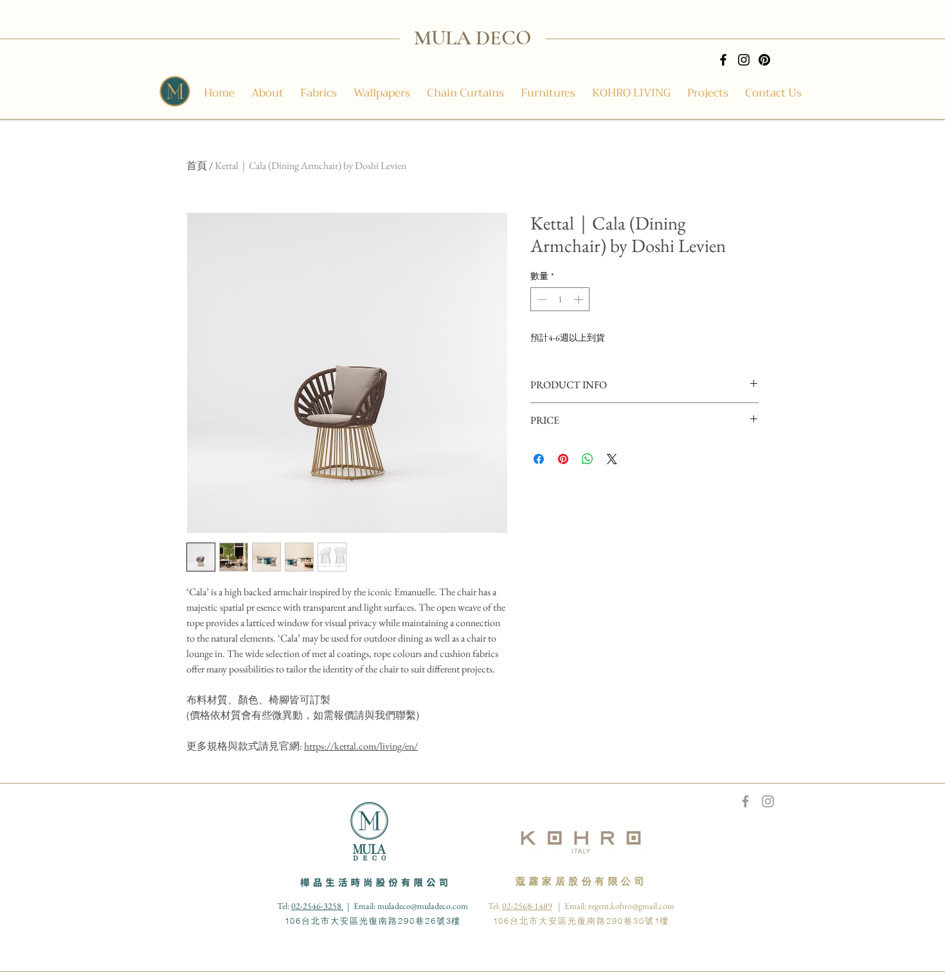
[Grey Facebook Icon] (745, 801)
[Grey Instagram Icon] (768, 801)
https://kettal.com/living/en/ (361, 746)
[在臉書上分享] (538, 459)
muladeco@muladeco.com (422, 906)
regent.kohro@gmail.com (631, 906)
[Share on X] (612, 459)
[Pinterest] (764, 60)
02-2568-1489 (527, 906)
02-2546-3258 (317, 906)
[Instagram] (744, 60)
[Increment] (580, 299)
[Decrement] (540, 299)
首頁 (196, 165)
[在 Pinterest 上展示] (563, 459)
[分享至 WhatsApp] (587, 459)
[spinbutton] (560, 299)
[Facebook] (723, 60)
